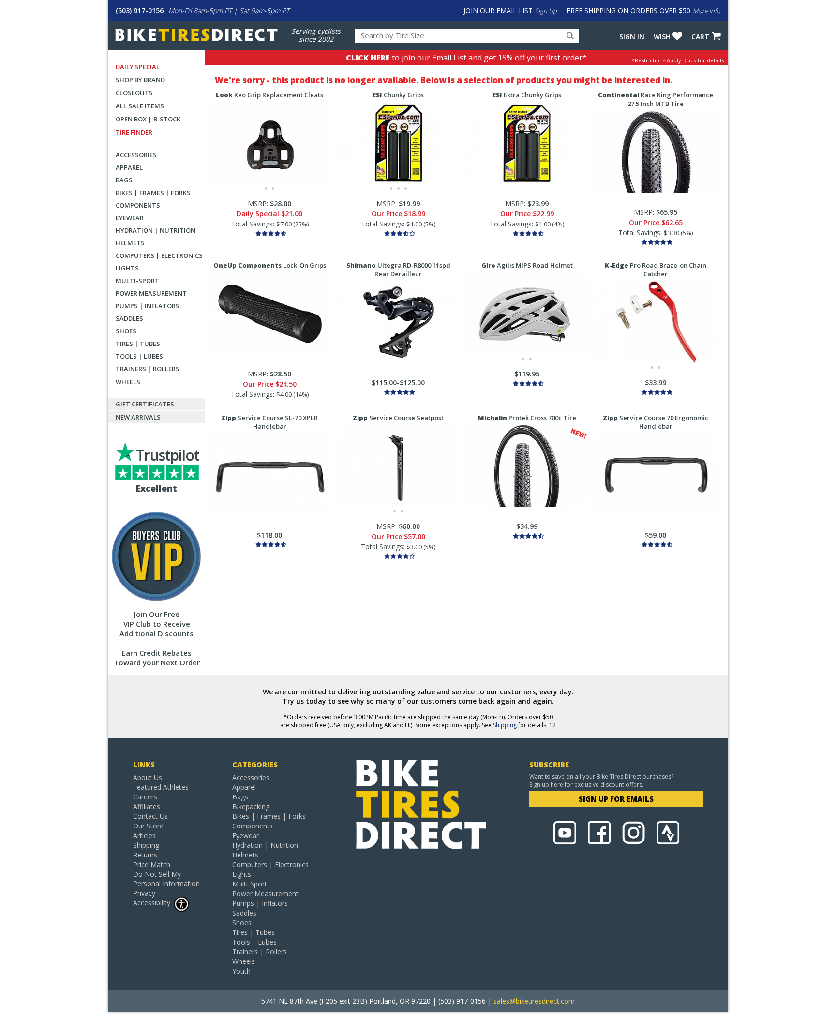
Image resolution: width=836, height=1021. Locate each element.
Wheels (128, 381)
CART (700, 36)
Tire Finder (134, 132)
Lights (127, 268)
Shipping (505, 725)
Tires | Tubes (138, 343)
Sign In (631, 36)
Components (138, 205)
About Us (147, 777)
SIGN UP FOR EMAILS (616, 799)
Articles (144, 835)
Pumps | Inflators (147, 305)
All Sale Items (140, 106)
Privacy (144, 893)
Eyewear (130, 217)
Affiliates (146, 806)
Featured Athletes (161, 787)
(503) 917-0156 (140, 10)
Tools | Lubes (139, 356)
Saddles (129, 318)
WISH (662, 36)
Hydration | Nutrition (155, 230)
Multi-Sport (137, 280)
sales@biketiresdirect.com (534, 1001)
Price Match (151, 864)
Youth (241, 971)
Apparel (129, 167)
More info (706, 10)
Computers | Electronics (159, 255)
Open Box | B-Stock (148, 119)
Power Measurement (151, 293)
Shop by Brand (140, 79)
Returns (145, 854)
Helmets (130, 243)
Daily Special (138, 66)
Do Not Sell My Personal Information (166, 879)
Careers (145, 796)
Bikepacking (250, 806)
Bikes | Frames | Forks (153, 192)
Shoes (126, 331)
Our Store (148, 825)
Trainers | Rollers (147, 368)
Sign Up (546, 10)
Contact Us (150, 816)
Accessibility (151, 902)
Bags (124, 180)
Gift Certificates (145, 404)
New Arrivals (138, 417)
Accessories (136, 154)
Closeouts (134, 93)
